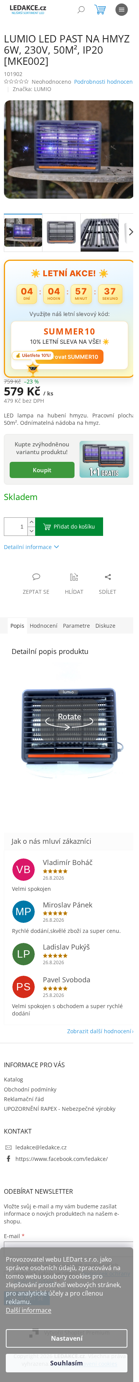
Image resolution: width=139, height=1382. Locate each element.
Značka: (32, 98)
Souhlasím (66, 1363)
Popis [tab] (17, 630)
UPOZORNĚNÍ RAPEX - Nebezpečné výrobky (59, 1121)
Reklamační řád (24, 1111)
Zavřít (45, 573)
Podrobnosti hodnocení (34, 90)
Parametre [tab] (76, 630)
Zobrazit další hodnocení (93, 1043)
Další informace (28, 1310)
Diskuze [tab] (105, 630)
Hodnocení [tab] (44, 630)
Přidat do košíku (74, 531)
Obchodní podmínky (30, 1101)
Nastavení (67, 1338)
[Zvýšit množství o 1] (31, 526)
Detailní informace (28, 551)
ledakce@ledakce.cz (41, 1159)
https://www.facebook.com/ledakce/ (61, 1170)
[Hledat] (81, 9)
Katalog (13, 1091)
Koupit (40, 474)
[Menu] (121, 9)
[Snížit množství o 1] (31, 535)
